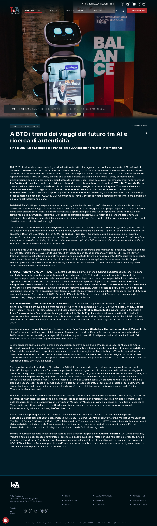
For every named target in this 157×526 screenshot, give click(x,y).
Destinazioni (25, 109)
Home (13, 109)
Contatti (115, 10)
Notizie (53, 10)
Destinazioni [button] (32, 10)
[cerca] (122, 10)
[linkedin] (134, 4)
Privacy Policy (140, 505)
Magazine (97, 10)
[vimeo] (144, 4)
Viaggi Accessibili (74, 10)
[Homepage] (15, 10)
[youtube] (139, 4)
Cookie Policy (139, 500)
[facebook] (128, 4)
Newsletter (139, 496)
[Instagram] (122, 4)
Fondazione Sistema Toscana (25, 126)
